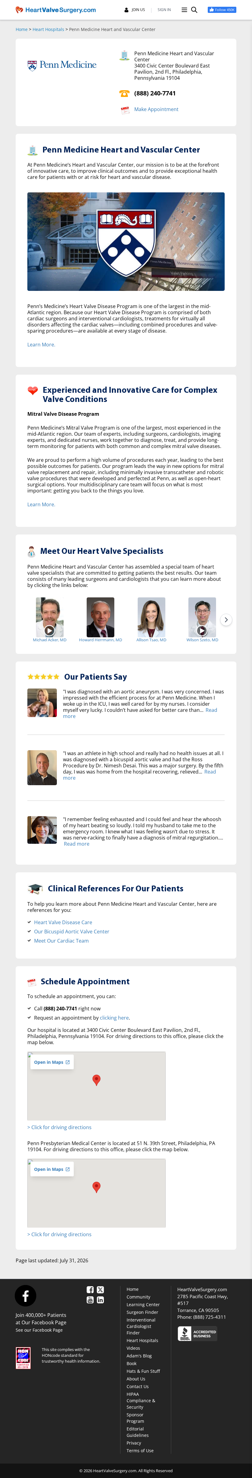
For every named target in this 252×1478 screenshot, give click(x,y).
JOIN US (138, 9)
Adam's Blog (139, 1356)
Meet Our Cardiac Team (61, 941)
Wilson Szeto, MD (202, 639)
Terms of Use (140, 1450)
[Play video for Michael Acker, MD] (50, 630)
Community (138, 1297)
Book (131, 1363)
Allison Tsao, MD (151, 639)
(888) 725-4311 (209, 1317)
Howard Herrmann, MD (100, 639)
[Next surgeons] (226, 620)
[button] (96, 1080)
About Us (136, 1379)
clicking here (114, 1017)
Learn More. (41, 344)
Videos (133, 1348)
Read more (76, 843)
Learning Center (143, 1304)
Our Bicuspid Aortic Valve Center (71, 931)
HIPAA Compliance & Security (141, 1400)
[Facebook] (25, 1295)
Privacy (134, 1443)
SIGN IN (164, 9)
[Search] (194, 10)
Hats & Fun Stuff (143, 1371)
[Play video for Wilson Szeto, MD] (202, 630)
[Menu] (184, 10)
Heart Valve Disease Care (63, 922)
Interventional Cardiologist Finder (141, 1326)
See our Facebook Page (39, 1330)
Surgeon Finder (142, 1312)
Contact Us (138, 1386)
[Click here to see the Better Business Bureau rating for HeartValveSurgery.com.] (206, 1333)
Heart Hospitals (48, 29)
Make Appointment (156, 109)
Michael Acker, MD (49, 639)
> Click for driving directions (59, 1127)
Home (22, 29)
